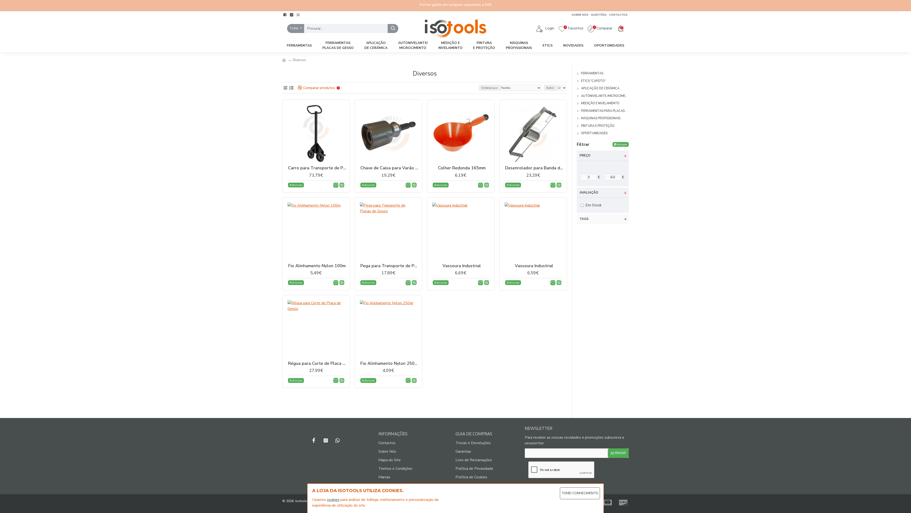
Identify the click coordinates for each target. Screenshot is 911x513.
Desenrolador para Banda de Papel (534, 168)
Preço (585, 155)
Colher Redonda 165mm (462, 168)
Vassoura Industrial (461, 266)
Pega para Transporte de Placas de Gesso (389, 266)
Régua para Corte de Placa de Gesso (317, 363)
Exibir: (550, 88)
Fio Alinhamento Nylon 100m (317, 266)
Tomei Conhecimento (580, 493)
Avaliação (589, 192)
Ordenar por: (489, 88)
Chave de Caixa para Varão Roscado (389, 168)
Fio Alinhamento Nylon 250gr (389, 363)
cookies (333, 499)
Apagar (622, 144)
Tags (584, 219)
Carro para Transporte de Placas (317, 168)
